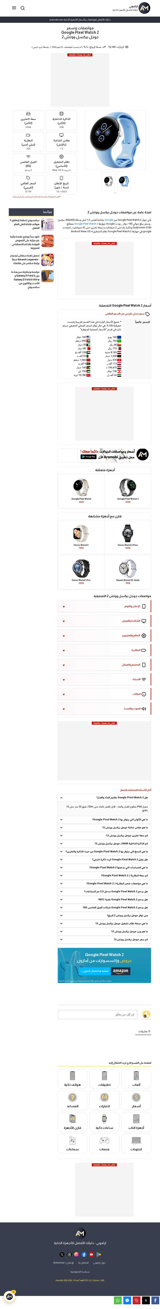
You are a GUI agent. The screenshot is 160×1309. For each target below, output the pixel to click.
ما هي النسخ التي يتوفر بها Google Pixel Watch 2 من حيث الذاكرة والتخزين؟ (107, 852)
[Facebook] (155, 1300)
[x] (62, 1254)
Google (109, 220)
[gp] (98, 1254)
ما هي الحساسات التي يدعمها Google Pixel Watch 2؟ (118, 868)
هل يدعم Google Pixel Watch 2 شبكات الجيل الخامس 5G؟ (115, 908)
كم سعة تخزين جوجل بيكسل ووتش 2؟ (127, 836)
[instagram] (76, 1254)
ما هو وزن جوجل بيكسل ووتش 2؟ (129, 932)
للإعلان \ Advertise (63, 1262)
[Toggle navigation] (14, 8)
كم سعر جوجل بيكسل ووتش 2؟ (131, 940)
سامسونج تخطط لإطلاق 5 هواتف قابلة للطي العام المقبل (24, 224)
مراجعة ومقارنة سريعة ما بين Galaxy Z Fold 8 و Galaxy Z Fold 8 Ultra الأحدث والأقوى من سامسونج (25, 279)
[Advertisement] (80, 81)
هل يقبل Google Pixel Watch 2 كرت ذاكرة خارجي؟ (120, 860)
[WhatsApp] (118, 1300)
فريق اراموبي (38, 47)
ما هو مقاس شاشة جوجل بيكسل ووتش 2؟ (125, 828)
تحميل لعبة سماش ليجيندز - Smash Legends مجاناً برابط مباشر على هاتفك (24, 259)
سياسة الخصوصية (80, 1271)
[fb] (84, 1254)
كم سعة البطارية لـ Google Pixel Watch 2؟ (124, 876)
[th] (69, 1254)
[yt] (91, 1254)
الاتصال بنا (83, 1262)
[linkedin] (127, 1300)
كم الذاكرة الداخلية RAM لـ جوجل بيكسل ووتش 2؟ (121, 844)
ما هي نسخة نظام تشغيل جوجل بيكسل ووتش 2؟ (121, 924)
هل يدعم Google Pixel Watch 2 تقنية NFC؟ (123, 900)
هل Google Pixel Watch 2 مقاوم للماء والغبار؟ (122, 798)
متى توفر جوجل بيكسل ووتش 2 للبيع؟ (127, 916)
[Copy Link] (136, 1300)
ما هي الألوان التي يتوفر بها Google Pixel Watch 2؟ (120, 820)
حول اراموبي (99, 1262)
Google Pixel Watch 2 (86, 224)
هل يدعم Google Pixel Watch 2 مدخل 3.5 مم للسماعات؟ (116, 892)
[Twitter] (146, 1300)
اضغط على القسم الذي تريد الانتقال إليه (130, 1062)
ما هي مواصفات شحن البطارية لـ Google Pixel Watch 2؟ (117, 884)
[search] (22, 8)
